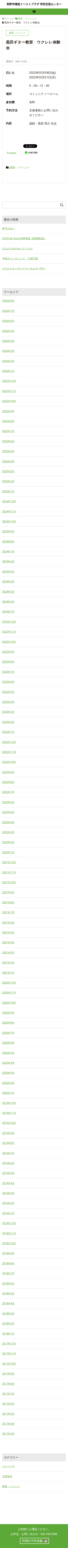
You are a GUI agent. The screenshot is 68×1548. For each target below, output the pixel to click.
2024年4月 (8, 581)
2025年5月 (8, 451)
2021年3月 (8, 952)
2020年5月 (8, 1052)
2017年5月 (8, 1413)
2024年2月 (8, 601)
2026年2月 (8, 361)
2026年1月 (8, 371)
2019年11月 (9, 1113)
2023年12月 (9, 621)
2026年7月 (8, 311)
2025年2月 (8, 481)
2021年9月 (8, 892)
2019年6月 (8, 1163)
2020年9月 (8, 1012)
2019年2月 (8, 1203)
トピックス (8, 1466)
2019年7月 (8, 1153)
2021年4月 (8, 942)
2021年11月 (9, 872)
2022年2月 (8, 842)
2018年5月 (8, 1293)
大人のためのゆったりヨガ (17, 248)
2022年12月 (9, 742)
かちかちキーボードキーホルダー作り (23, 268)
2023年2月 (8, 722)
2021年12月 (9, 862)
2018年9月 (8, 1253)
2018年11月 (9, 1233)
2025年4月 (8, 461)
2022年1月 (8, 852)
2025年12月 (9, 381)
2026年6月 (8, 320)
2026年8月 (8, 300)
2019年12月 (9, 1103)
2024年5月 (8, 571)
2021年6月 (8, 922)
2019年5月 (8, 1173)
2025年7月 (8, 431)
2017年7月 (8, 1393)
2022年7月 (8, 792)
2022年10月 (9, 762)
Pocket (11, 153)
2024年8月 (8, 541)
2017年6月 (8, 1403)
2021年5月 (8, 932)
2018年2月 (8, 1323)
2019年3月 (8, 1193)
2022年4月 (8, 822)
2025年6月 (8, 441)
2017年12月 (9, 1343)
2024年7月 (8, 551)
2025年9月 (8, 411)
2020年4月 (8, 1062)
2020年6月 (8, 1042)
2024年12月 (9, 501)
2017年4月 (8, 1423)
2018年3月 (8, 1313)
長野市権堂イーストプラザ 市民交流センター (34, 4)
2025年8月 (8, 421)
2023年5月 (8, 692)
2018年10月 (9, 1243)
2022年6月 (8, 802)
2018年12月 (9, 1223)
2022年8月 (8, 782)
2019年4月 (8, 1183)
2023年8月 (8, 661)
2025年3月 (8, 471)
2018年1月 (8, 1333)
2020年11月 (9, 992)
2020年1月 (8, 1092)
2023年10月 (9, 641)
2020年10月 (9, 1002)
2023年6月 (8, 681)
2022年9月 (8, 772)
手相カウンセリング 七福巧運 (20, 258)
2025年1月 (8, 491)
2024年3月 (8, 591)
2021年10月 (9, 882)
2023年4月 (8, 702)
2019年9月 (8, 1133)
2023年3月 (8, 711)
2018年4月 (8, 1303)
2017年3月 (8, 1433)
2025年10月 (9, 401)
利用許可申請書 (32, 1541)
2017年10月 (9, 1363)
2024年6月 (8, 561)
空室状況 (7, 1476)
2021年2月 (8, 962)
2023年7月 (8, 671)
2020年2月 (8, 1083)
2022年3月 (8, 832)
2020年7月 (8, 1032)
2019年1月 (8, 1213)
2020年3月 (8, 1072)
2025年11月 (9, 391)
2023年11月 (9, 631)
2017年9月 (8, 1373)
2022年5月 (8, 812)
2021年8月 (8, 902)
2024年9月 (8, 531)
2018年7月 (8, 1273)
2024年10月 (9, 521)
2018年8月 (8, 1263)
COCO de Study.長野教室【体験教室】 (24, 238)
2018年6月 (8, 1283)
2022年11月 (9, 752)
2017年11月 (9, 1353)
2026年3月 (8, 351)
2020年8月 (8, 1022)
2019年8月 (8, 1143)
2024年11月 (9, 511)
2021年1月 (8, 972)
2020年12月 (9, 982)
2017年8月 (8, 1383)
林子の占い (8, 228)
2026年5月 (8, 331)
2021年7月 (8, 912)
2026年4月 (8, 341)
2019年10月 (9, 1123)
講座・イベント (19, 167)
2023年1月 (8, 732)
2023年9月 (8, 651)
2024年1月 (8, 611)
